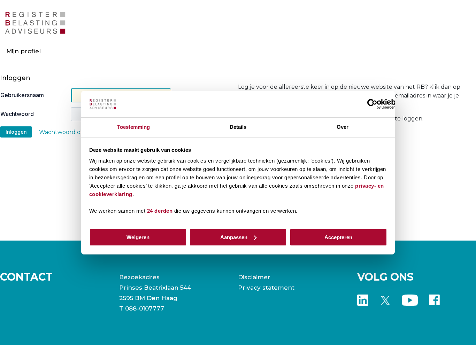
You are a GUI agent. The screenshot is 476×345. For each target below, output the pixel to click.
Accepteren (338, 237)
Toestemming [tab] (133, 127)
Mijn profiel (23, 51)
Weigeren (137, 237)
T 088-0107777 (141, 308)
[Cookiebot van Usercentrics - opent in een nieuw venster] (372, 104)
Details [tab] (238, 127)
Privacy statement (266, 287)
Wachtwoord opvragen (71, 132)
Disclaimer (254, 277)
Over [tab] (342, 127)
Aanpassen (233, 237)
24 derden (160, 211)
